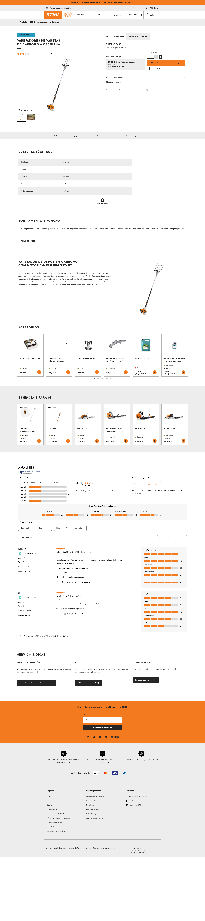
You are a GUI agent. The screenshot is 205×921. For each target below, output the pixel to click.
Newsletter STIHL (135, 805)
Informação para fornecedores (58, 818)
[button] (59, 84)
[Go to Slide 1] (21, 117)
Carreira (50, 805)
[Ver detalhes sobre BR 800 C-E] (146, 424)
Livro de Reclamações (55, 827)
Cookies (96, 848)
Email (85, 714)
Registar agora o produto (145, 680)
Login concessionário (54, 822)
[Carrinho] (126, 8)
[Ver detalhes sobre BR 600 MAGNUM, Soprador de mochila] (117, 424)
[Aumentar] (160, 57)
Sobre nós (50, 797)
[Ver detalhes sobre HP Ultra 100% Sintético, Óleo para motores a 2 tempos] (175, 355)
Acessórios (97, 15)
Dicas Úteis (132, 15)
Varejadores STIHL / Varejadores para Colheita (39, 22)
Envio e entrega (92, 801)
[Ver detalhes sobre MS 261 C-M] (88, 424)
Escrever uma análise (46, 54)
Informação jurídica (108, 848)
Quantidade (152, 52)
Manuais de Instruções (94, 818)
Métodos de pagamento (95, 797)
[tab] (115, 36)
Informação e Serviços (151, 15)
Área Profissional (116, 15)
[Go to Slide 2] (31, 117)
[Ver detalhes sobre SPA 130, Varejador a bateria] (30, 424)
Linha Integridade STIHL (56, 814)
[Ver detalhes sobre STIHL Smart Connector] (30, 355)
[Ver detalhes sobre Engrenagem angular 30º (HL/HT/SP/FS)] (117, 355)
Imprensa (50, 801)
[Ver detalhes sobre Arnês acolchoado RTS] (88, 355)
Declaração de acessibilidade (57, 831)
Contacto (132, 801)
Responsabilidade (53, 810)
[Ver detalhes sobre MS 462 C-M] (175, 424)
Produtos (80, 15)
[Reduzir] (156, 57)
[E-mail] (120, 8)
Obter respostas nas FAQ (88, 683)
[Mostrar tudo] (102, 200)
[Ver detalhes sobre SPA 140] (59, 424)
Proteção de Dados (74, 848)
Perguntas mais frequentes (139, 797)
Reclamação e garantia (94, 810)
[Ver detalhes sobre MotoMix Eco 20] (146, 355)
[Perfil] (133, 8)
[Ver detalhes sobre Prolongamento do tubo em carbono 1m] (59, 355)
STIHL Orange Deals (94, 814)
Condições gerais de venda (55, 848)
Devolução (90, 805)
